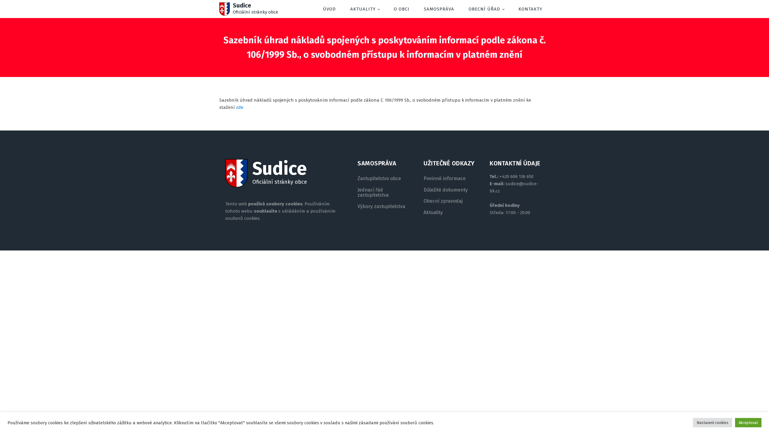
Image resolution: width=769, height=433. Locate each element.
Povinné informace (445, 178)
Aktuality (363, 9)
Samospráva (439, 9)
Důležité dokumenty (446, 190)
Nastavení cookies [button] (712, 422)
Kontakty (530, 9)
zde (239, 107)
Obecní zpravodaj (443, 201)
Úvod (329, 9)
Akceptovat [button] (748, 422)
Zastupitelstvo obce (379, 178)
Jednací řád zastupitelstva (373, 192)
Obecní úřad (484, 9)
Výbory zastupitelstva (381, 206)
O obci (401, 9)
